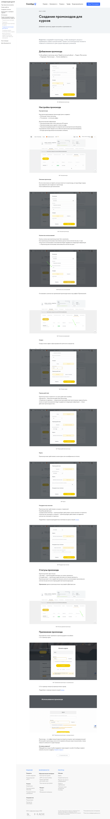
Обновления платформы (46, 792)
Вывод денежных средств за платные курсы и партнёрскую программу (7, 35)
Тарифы (68, 4)
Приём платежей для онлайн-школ (44, 780)
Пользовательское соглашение (92, 810)
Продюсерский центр (77, 4)
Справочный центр (63, 777)
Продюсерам (29, 800)
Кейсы (59, 775)
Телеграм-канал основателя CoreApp (62, 789)
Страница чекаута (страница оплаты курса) (8, 31)
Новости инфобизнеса (61, 784)
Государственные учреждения (31, 792)
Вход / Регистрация (93, 4)
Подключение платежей (8, 20)
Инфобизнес (29, 786)
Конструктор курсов (45, 775)
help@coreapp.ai (58, 749)
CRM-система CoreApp (46, 777)
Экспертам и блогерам (29, 803)
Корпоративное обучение (30, 789)
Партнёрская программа (7, 5)
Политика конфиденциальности (92, 813)
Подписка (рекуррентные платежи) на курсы (8, 24)
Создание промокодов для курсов (8, 28)
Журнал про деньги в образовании (63, 780)
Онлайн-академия (31, 775)
